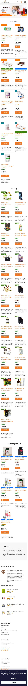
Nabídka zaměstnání (5, 628)
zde (14, 675)
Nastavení (13, 678)
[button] (2, 10)
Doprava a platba (4, 626)
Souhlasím (13, 682)
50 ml (19, 56)
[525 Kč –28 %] (7, 446)
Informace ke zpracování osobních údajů (9, 624)
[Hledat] (17, 1)
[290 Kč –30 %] (7, 476)
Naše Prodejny (4, 623)
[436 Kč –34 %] (20, 446)
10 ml (15, 56)
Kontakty (2, 621)
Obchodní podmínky (5, 619)
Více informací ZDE (4, 644)
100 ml (22, 56)
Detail (16, 46)
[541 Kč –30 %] (20, 476)
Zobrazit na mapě (5, 643)
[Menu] (25, 1)
